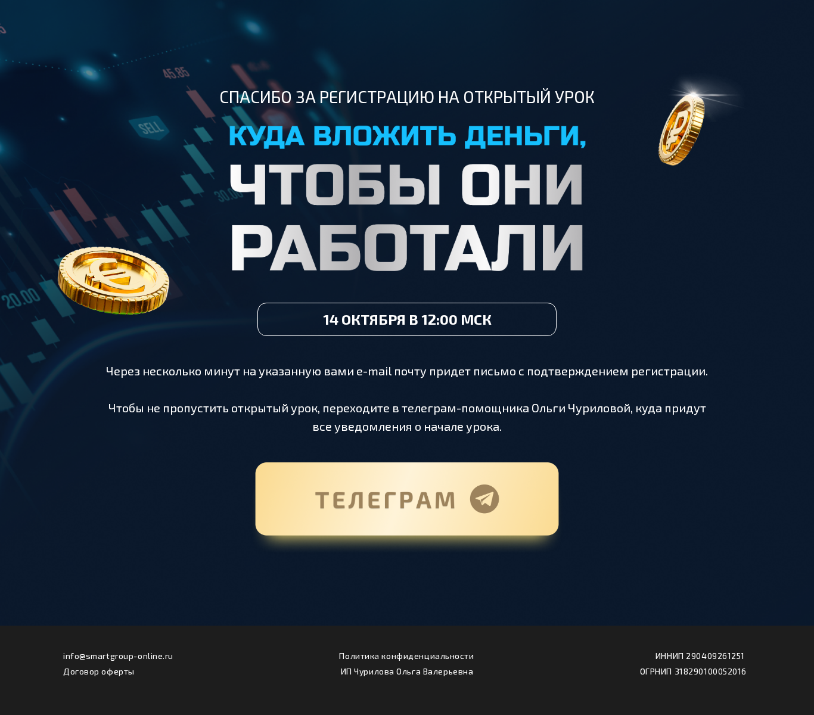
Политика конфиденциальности (406, 656)
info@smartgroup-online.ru (118, 656)
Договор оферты (99, 671)
